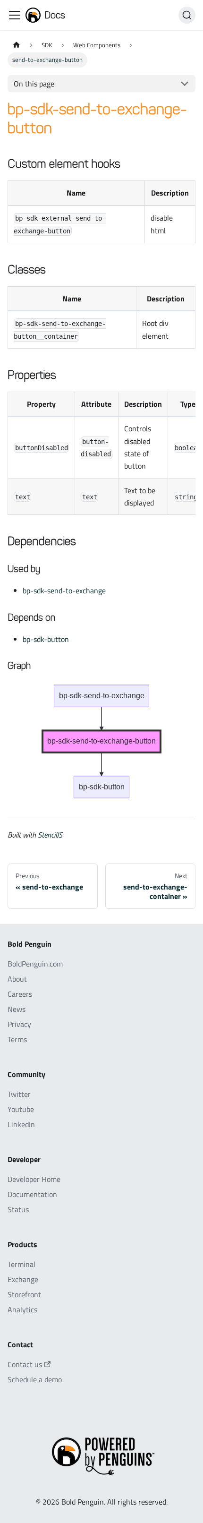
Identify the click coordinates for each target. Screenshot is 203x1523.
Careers (20, 994)
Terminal (21, 1264)
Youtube (21, 1109)
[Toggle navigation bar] (15, 15)
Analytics (22, 1309)
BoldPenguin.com (35, 963)
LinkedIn (21, 1124)
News (16, 1009)
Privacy (19, 1024)
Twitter (19, 1094)
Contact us (25, 1364)
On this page (34, 83)
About (17, 978)
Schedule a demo (35, 1379)
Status (18, 1209)
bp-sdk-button (46, 639)
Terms (17, 1039)
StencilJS (50, 834)
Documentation (32, 1194)
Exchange (23, 1279)
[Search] (186, 15)
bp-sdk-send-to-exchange (64, 590)
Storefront (24, 1294)
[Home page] (16, 45)
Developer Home (34, 1179)
